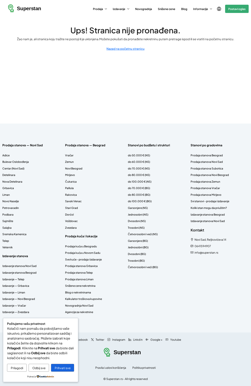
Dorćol (69, 214)
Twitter (99, 339)
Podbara (8, 214)
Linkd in (138, 339)
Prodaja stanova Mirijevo (206, 194)
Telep (5, 240)
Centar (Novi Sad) (13, 168)
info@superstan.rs (206, 252)
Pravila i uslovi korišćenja (110, 367)
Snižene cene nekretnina (80, 285)
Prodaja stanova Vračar (205, 188)
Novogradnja (143, 9)
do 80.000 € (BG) (139, 194)
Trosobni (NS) (136, 227)
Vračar (69, 155)
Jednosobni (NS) (138, 214)
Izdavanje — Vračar (14, 305)
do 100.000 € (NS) (139, 181)
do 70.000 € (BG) (139, 188)
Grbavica (8, 188)
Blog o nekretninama (78, 292)
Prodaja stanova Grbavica (81, 266)
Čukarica (71, 181)
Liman (6, 194)
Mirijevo (70, 175)
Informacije (200, 9)
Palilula (69, 188)
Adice (6, 155)
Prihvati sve (63, 368)
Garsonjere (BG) (138, 240)
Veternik (7, 247)
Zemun (69, 161)
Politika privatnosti (144, 367)
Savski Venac (73, 201)
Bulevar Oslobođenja (15, 161)
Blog (184, 9)
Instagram (118, 339)
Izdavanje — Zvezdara (15, 312)
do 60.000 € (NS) (139, 161)
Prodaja (98, 9)
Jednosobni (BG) (138, 247)
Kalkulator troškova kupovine (83, 298)
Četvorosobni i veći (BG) (143, 267)
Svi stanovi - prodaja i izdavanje (210, 201)
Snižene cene (166, 9)
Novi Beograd (73, 168)
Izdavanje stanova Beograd (19, 272)
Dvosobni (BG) (137, 254)
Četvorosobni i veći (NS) (143, 234)
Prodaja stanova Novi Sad (207, 161)
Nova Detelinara (12, 181)
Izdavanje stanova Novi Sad (19, 266)
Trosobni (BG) (136, 260)
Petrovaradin (10, 207)
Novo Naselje (10, 201)
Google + (156, 339)
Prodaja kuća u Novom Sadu (82, 252)
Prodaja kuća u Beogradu (81, 246)
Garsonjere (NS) (138, 207)
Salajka (7, 227)
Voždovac (71, 221)
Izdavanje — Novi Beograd (18, 298)
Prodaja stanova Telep (79, 272)
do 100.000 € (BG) (140, 201)
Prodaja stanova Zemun (205, 181)
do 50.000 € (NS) (139, 155)
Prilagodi (17, 368)
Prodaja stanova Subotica (207, 168)
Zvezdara (71, 227)
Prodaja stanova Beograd (207, 155)
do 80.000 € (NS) (139, 175)
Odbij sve (38, 368)
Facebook (81, 339)
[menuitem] (219, 9)
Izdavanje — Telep (13, 279)
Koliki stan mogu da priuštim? (209, 207)
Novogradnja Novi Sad (79, 305)
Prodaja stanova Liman (79, 279)
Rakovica (71, 194)
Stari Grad (71, 207)
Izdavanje (119, 9)
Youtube (175, 339)
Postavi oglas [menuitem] (237, 9)
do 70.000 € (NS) (139, 168)
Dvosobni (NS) (137, 221)
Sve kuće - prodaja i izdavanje (83, 259)
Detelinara (8, 175)
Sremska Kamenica (14, 234)
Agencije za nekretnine (79, 312)
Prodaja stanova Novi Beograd (210, 175)
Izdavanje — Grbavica (15, 285)
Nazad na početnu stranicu (125, 48)
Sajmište (7, 221)
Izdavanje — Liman (13, 292)
